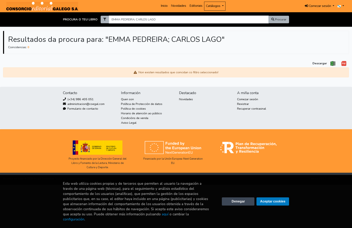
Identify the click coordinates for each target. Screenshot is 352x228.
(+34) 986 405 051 (80, 99)
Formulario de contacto (82, 109)
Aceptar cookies (272, 201)
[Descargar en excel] (333, 64)
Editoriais (195, 5)
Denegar (238, 201)
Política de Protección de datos (141, 104)
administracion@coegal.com (85, 104)
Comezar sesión (247, 99)
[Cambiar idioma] (341, 6)
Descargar (319, 63)
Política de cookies (133, 109)
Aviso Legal (128, 123)
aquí (165, 214)
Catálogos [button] (213, 6)
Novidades (178, 5)
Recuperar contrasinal (251, 109)
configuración (73, 219)
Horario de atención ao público (141, 113)
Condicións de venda (134, 118)
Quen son (127, 99)
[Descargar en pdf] (344, 64)
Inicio (164, 5)
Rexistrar (243, 104)
